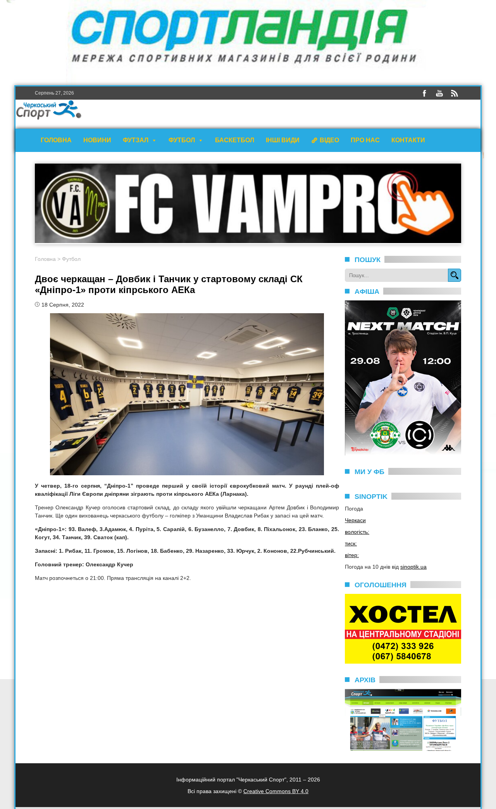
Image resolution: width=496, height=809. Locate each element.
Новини (97, 140)
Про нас (365, 140)
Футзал (135, 140)
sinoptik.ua (413, 567)
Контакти (408, 140)
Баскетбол (234, 140)
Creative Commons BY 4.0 (275, 791)
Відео (329, 140)
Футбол (182, 140)
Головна (56, 140)
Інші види (283, 140)
